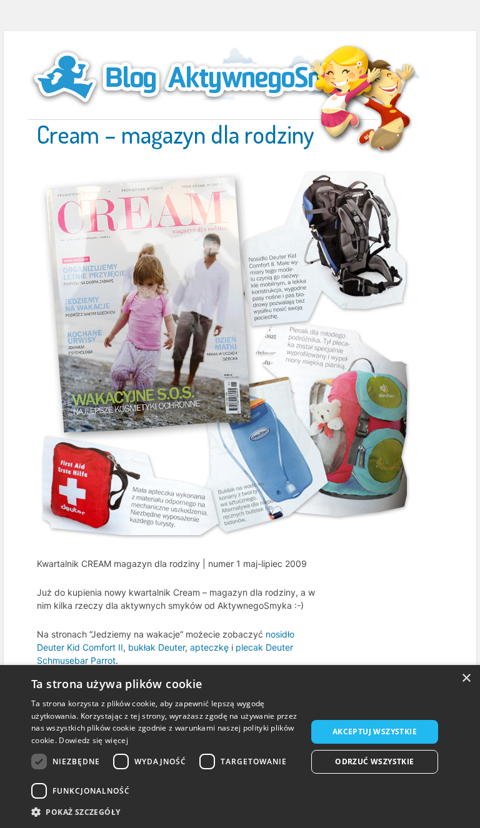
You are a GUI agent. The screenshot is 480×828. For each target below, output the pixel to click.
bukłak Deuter (156, 647)
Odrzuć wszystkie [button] (374, 761)
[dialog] (240, 746)
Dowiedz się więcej (93, 740)
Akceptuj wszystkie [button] (374, 731)
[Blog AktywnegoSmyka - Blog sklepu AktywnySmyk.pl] (203, 77)
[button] (165, 812)
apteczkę (209, 647)
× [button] (466, 678)
